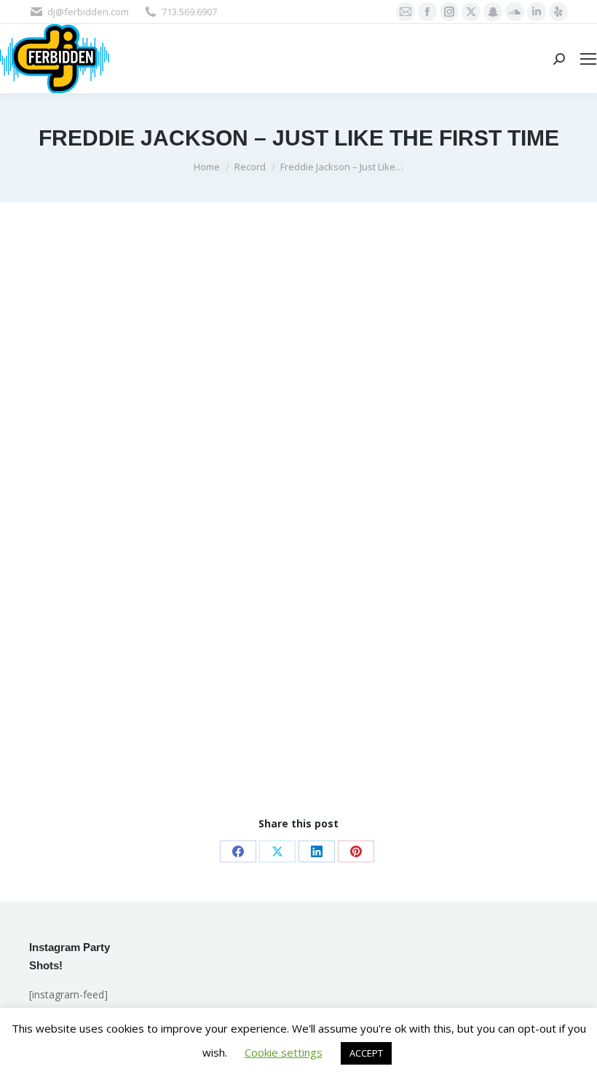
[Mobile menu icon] (588, 59)
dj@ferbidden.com (88, 11)
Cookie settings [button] (284, 1052)
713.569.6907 (189, 11)
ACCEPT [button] (366, 1053)
